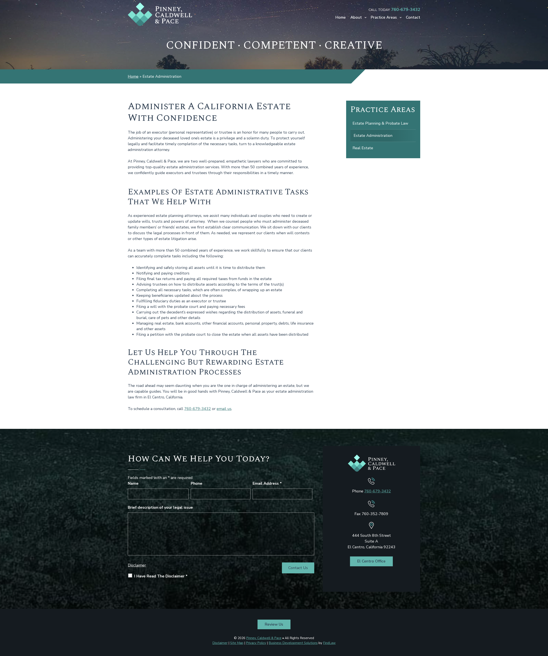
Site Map (236, 643)
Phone (196, 483)
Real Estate (363, 148)
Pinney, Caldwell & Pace (263, 638)
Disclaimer (137, 565)
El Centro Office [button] (371, 561)
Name (133, 483)
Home (340, 18)
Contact (413, 18)
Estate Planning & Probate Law (380, 123)
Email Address (267, 483)
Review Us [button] (274, 624)
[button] (543, 625)
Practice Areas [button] (384, 18)
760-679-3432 (405, 9)
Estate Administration (373, 135)
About (356, 18)
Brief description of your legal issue (160, 507)
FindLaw (329, 643)
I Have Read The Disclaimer (161, 576)
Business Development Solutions (293, 643)
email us (224, 408)
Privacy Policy (256, 643)
